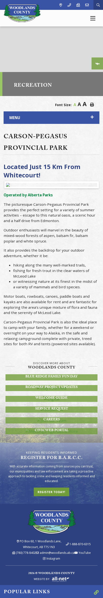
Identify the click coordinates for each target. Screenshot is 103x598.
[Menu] (92, 18)
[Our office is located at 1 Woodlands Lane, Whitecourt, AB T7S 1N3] (60, 5)
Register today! (51, 492)
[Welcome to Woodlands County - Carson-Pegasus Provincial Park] (22, 12)
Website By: (42, 579)
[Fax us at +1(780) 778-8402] (78, 5)
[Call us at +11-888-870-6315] (69, 5)
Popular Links (27, 592)
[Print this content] (92, 105)
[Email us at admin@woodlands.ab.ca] (87, 5)
